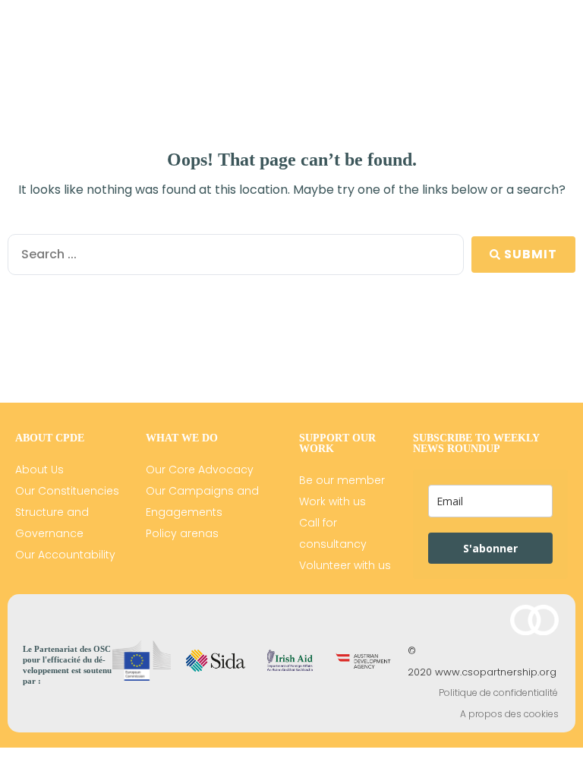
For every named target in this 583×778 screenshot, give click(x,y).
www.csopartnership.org (495, 672)
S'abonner (490, 548)
